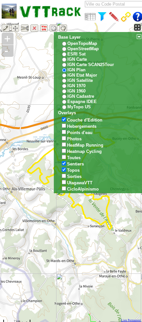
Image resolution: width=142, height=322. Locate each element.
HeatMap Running (85, 145)
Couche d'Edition (84, 120)
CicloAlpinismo (83, 189)
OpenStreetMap (83, 48)
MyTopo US (79, 106)
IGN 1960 (76, 91)
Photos (74, 138)
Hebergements (81, 126)
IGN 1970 (76, 85)
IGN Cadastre (80, 96)
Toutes (74, 157)
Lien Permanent (131, 320)
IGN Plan (76, 69)
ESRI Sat (76, 54)
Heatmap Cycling (84, 151)
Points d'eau (79, 132)
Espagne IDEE (82, 101)
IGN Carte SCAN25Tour (90, 64)
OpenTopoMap (82, 43)
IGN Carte (77, 59)
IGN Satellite (80, 80)
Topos (73, 170)
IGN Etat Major (82, 75)
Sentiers (75, 163)
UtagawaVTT (79, 182)
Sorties (74, 176)
